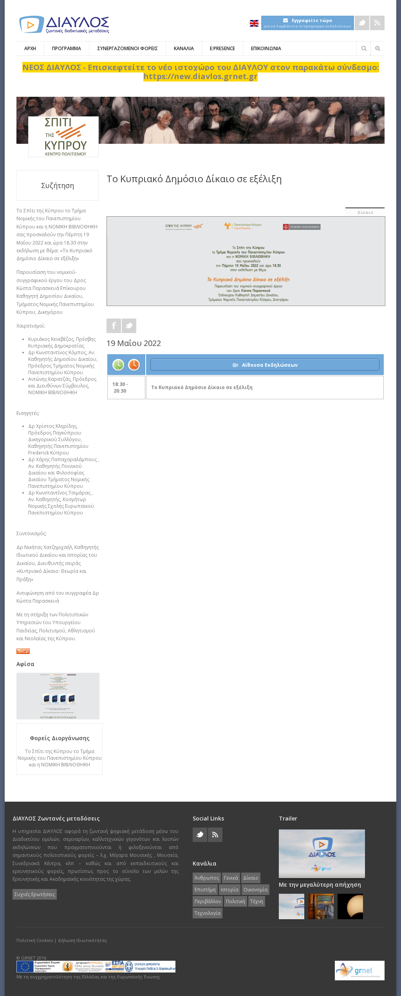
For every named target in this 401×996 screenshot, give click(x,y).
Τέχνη (256, 901)
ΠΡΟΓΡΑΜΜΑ (66, 48)
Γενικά (231, 878)
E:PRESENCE (222, 48)
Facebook (114, 326)
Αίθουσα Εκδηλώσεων (270, 365)
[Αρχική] (63, 24)
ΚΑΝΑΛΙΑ (184, 48)
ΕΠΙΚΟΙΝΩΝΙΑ (266, 48)
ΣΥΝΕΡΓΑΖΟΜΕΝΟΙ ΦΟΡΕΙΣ (127, 48)
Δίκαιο (365, 212)
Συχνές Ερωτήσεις (34, 894)
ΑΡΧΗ (30, 48)
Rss (377, 23)
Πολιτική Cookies (34, 940)
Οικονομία (255, 889)
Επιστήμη (205, 889)
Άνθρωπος (207, 878)
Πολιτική (235, 901)
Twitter (362, 23)
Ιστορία (229, 889)
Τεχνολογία (207, 913)
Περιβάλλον (208, 901)
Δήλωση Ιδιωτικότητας (82, 940)
